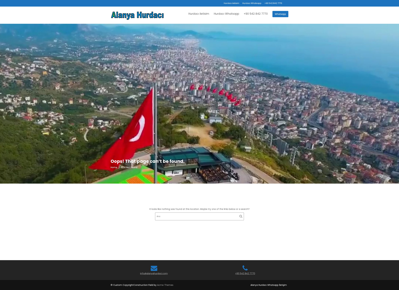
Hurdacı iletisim (231, 3)
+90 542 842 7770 (273, 3)
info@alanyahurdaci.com (154, 273)
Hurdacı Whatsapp (251, 3)
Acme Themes (165, 285)
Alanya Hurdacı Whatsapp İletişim (268, 285)
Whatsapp (280, 14)
